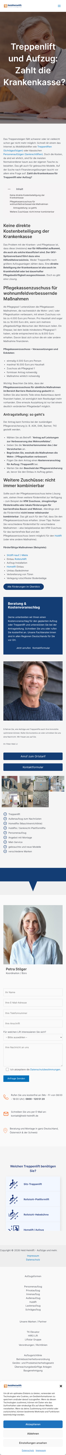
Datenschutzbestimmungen (45, 1069)
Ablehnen (33, 1433)
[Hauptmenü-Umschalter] (59, 5)
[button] (61, 1386)
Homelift (11, 566)
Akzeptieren (33, 1424)
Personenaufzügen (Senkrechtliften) (23, 154)
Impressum (41, 1450)
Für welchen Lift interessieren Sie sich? (24, 1032)
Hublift (58, 535)
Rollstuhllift (21, 559)
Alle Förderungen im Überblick (23, 586)
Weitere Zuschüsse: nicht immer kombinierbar (32, 212)
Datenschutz (28, 1450)
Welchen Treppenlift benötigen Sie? (33, 1168)
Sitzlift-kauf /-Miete (17, 555)
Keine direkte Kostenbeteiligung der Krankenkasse (27, 196)
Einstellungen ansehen (33, 1443)
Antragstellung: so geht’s (25, 208)
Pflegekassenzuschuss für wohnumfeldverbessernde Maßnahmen (29, 202)
